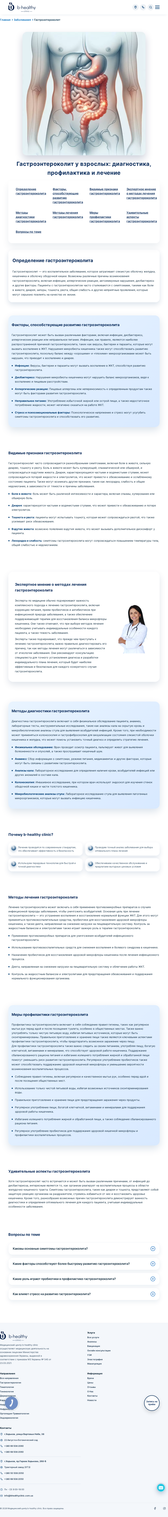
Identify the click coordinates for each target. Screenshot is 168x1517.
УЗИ (89, 1355)
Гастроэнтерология (10, 1382)
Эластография (95, 1359)
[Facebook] (155, 1508)
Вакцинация (93, 1346)
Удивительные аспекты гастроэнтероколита (141, 217)
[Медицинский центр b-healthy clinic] (22, 7)
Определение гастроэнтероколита (31, 191)
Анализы (92, 1341)
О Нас (90, 1391)
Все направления (9, 1378)
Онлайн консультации (99, 1350)
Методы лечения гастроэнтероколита (68, 215)
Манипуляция (94, 1363)
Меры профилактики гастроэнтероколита (105, 217)
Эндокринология (9, 1417)
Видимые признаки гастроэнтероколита (105, 191)
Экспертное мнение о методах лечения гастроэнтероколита (141, 193)
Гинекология (7, 1391)
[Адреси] (135, 7)
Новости (91, 1400)
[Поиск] (150, 7)
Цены (90, 1382)
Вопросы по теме (28, 231)
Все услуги (93, 1337)
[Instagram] (164, 1508)
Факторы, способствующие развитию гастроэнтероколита (68, 195)
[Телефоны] (143, 7)
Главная (5, 19)
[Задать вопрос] (161, 1487)
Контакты (92, 1395)
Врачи (90, 1378)
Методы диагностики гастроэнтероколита (31, 217)
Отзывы (91, 1387)
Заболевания (22, 19)
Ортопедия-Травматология (14, 1413)
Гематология (7, 1387)
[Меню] (157, 7)
